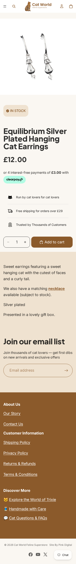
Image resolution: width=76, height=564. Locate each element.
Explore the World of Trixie (32, 499)
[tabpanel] (38, 290)
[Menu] (5, 6)
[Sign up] (66, 370)
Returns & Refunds (19, 463)
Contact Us (13, 424)
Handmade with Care (27, 509)
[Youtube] (38, 554)
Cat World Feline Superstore (31, 544)
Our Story (11, 413)
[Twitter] (45, 554)
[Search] (14, 6)
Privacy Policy (15, 453)
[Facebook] (30, 554)
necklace (56, 288)
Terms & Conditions (20, 474)
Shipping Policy (16, 442)
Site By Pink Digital (60, 544)
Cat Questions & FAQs (28, 518)
